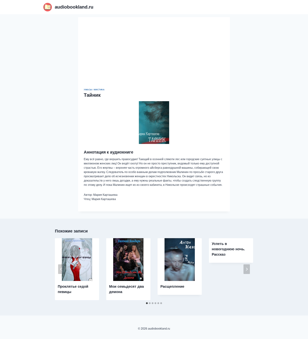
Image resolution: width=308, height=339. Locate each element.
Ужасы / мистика (94, 90)
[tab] (147, 303)
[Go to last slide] (61, 269)
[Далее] (246, 269)
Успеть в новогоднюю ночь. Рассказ (228, 249)
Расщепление (172, 286)
